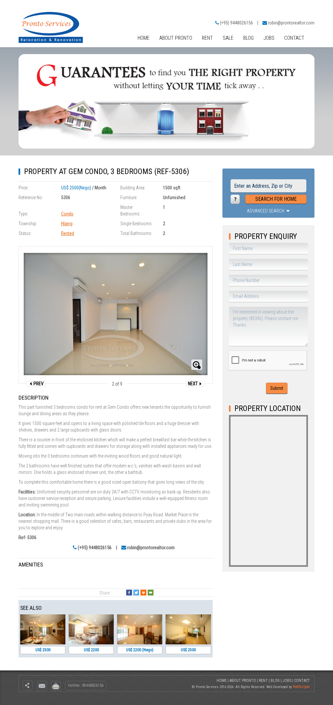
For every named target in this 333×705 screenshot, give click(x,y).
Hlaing (67, 223)
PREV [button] (38, 383)
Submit (276, 388)
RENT (207, 38)
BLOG (248, 38)
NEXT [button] (193, 383)
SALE (228, 38)
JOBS (268, 38)
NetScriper (301, 686)
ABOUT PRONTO (175, 38)
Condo (67, 213)
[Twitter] (136, 592)
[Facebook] (129, 592)
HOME (144, 38)
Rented (67, 233)
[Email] (150, 592)
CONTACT (294, 38)
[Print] (143, 592)
